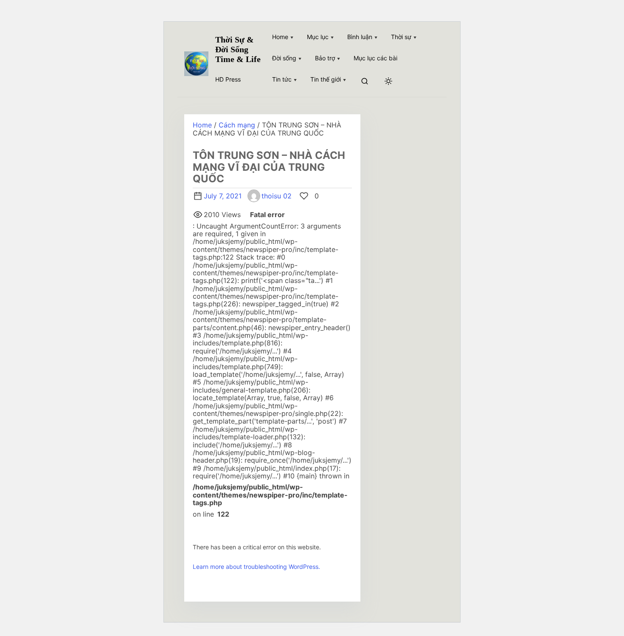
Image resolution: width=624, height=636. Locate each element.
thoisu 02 (276, 196)
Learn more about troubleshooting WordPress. (256, 566)
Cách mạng (237, 125)
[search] (365, 82)
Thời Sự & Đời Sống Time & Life (238, 49)
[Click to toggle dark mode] (388, 81)
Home (202, 125)
